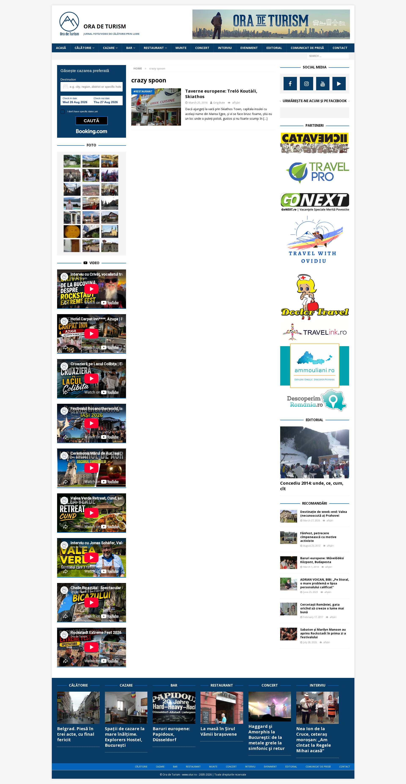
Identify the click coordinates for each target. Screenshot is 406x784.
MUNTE (181, 48)
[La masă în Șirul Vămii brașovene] (221, 708)
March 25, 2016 (198, 102)
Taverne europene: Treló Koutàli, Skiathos (221, 93)
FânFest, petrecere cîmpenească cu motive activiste (318, 537)
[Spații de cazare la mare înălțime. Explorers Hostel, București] (126, 708)
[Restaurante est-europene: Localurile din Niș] (109, 161)
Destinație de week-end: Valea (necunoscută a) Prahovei (323, 514)
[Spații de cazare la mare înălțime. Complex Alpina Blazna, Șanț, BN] (109, 217)
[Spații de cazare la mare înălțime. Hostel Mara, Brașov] (72, 245)
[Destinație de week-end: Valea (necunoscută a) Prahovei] (288, 516)
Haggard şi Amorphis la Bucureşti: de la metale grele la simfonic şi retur (266, 737)
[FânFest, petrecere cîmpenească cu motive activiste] (288, 537)
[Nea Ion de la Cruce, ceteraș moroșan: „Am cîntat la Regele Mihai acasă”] (317, 708)
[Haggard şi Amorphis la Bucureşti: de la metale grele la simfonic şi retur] (269, 707)
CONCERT (202, 48)
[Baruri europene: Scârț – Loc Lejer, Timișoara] (72, 231)
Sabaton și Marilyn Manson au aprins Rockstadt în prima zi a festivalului (323, 633)
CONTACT (340, 48)
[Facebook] (290, 83)
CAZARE (109, 48)
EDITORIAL (274, 48)
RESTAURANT (154, 48)
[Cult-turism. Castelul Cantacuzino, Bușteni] (109, 245)
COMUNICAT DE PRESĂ (307, 48)
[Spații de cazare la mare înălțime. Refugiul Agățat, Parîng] (72, 161)
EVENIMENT (249, 48)
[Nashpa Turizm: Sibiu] (90, 189)
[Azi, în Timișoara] (109, 203)
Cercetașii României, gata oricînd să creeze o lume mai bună (322, 608)
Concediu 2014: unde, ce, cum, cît (311, 485)
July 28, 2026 (310, 642)
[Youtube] (322, 83)
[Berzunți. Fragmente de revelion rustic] (109, 175)
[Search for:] (328, 56)
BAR (129, 48)
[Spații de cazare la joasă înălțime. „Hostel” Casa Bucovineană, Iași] (90, 231)
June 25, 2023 (310, 592)
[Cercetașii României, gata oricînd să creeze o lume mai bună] (288, 609)
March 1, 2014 (311, 566)
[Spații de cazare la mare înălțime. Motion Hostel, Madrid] (90, 245)
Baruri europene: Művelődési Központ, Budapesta (322, 560)
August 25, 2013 (311, 545)
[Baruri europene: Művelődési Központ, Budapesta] (288, 562)
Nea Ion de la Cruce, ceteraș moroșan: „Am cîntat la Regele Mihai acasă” (313, 739)
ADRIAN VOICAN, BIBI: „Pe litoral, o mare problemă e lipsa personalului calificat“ (324, 583)
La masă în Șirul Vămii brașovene (218, 731)
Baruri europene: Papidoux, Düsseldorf (171, 734)
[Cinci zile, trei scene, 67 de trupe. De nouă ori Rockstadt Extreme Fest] (90, 217)
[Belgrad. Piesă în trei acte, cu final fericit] (78, 708)
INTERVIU (225, 48)
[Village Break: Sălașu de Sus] (72, 189)
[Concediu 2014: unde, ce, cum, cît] (314, 452)
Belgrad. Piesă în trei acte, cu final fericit (75, 734)
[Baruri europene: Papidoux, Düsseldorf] (174, 708)
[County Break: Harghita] (90, 161)
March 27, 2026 (311, 520)
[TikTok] (339, 83)
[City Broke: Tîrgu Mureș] (109, 231)
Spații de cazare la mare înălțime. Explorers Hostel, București (125, 737)
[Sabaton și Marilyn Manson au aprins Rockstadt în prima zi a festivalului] (288, 634)
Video (94, 263)
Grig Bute (219, 102)
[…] (265, 119)
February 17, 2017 (313, 617)
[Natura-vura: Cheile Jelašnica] (90, 175)
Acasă (61, 48)
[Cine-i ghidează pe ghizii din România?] (90, 203)
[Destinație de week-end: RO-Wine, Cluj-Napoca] (72, 175)
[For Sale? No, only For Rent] (72, 217)
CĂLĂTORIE (83, 48)
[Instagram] (306, 83)
